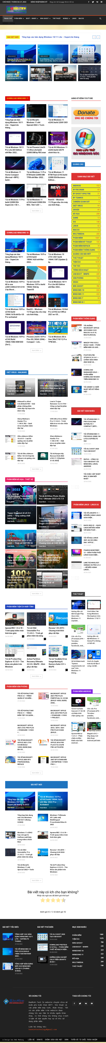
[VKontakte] (97, 2)
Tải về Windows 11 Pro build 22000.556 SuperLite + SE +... (15, 202)
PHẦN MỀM (18, 18)
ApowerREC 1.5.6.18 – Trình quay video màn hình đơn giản (14, 630)
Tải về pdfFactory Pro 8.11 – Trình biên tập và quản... (26, 713)
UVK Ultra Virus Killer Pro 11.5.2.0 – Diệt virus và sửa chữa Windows (52, 388)
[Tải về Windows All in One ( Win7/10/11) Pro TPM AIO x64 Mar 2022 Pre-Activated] (58, 328)
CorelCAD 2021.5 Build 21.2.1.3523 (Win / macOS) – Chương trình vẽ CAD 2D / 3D (52, 540)
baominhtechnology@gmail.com (43, 1029)
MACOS (81, 18)
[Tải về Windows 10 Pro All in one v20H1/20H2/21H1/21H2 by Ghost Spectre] (15, 273)
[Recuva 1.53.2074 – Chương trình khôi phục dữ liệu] (58, 619)
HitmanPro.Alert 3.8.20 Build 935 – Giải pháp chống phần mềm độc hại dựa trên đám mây (26, 406)
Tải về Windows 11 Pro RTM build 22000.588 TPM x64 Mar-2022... (36, 174)
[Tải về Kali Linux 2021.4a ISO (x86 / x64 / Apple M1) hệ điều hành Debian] (76, 540)
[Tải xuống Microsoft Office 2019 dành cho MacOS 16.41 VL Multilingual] (76, 328)
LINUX (74, 18)
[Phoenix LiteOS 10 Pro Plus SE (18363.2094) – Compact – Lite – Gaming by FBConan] (36, 328)
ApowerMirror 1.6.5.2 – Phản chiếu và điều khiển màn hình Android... (76, 738)
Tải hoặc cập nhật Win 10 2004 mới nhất (92, 476)
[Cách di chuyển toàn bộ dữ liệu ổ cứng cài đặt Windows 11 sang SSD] (94, 654)
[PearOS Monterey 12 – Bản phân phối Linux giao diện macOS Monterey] (76, 552)
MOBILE (65, 18)
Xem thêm (35, 211)
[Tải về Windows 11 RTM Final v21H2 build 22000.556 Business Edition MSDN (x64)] (58, 163)
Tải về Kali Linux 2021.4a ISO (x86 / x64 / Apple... (91, 540)
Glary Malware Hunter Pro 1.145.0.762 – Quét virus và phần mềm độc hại (25, 423)
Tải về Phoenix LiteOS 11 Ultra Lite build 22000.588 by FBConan (36, 150)
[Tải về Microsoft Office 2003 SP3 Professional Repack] (10, 759)
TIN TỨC (35, 72)
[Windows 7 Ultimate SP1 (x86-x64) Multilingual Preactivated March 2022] (16, 73)
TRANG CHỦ (8, 18)
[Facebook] (89, 2)
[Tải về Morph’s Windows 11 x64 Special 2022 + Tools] (36, 111)
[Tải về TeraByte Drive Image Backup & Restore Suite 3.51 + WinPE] (58, 650)
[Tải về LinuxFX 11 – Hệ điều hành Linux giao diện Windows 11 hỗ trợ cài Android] (76, 515)
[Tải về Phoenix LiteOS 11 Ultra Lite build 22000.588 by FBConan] (36, 138)
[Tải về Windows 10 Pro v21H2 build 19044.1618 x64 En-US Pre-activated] (15, 300)
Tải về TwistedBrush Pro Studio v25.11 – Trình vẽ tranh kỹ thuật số (50, 580)
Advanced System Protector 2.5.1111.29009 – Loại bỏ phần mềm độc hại (20, 388)
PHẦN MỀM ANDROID (82, 691)
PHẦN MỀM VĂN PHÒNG (17, 687)
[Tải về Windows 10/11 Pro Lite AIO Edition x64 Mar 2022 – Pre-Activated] (15, 138)
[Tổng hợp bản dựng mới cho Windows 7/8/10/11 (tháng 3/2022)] (85, 54)
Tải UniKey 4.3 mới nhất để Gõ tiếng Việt (91, 389)
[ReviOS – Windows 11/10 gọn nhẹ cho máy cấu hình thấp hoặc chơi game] (58, 190)
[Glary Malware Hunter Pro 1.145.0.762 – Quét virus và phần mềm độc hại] (10, 422)
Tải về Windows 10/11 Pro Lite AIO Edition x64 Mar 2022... (14, 150)
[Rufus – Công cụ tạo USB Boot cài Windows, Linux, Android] (76, 461)
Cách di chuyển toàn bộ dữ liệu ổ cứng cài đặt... (93, 663)
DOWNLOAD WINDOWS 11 (17, 98)
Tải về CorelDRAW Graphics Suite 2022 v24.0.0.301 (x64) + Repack (20, 560)
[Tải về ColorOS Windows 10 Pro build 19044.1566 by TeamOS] (36, 273)
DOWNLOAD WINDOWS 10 (17, 233)
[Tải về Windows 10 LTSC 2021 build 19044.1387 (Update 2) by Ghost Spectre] (58, 245)
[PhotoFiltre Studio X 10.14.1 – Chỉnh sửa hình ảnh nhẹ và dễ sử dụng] (76, 357)
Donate (40, 1039)
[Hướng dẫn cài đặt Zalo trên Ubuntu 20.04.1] (42, 959)
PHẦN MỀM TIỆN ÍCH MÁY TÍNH (20, 607)
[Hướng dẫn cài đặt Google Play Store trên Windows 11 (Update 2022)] (78, 604)
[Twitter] (93, 2)
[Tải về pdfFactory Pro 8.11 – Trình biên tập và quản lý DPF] (10, 714)
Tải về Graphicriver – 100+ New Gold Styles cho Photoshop (19, 580)
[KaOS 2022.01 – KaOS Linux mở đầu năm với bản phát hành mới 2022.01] (76, 527)
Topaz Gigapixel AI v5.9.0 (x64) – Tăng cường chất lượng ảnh (19, 515)
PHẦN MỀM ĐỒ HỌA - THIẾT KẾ (20, 479)
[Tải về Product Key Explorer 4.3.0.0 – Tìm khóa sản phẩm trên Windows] (14, 650)
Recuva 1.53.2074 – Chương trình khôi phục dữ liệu (57, 630)
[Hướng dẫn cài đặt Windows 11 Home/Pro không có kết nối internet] (94, 629)
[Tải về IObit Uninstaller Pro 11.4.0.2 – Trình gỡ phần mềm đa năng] (89, 73)
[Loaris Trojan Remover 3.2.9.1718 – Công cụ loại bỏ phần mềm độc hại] (43, 405)
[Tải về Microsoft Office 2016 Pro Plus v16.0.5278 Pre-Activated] (43, 742)
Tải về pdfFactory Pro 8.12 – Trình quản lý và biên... (25, 696)
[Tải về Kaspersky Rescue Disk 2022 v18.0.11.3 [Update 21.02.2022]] (43, 456)
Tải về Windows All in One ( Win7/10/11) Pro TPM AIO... (57, 339)
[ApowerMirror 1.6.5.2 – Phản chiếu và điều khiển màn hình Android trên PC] (78, 727)
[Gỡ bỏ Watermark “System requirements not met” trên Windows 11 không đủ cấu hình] (78, 654)
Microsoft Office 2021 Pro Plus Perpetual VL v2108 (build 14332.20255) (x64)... (59, 698)
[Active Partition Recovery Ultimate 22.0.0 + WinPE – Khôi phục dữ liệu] (36, 650)
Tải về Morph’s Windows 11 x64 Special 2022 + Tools (35, 122)
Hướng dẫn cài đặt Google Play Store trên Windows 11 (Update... (77, 616)
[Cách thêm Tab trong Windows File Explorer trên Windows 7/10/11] (94, 604)
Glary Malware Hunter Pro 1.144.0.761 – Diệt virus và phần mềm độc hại (57, 440)
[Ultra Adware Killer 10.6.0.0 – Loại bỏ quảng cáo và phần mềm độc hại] (10, 439)
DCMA (66, 1039)
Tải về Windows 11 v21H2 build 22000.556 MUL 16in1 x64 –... (36, 202)
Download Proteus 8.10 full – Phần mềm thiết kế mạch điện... (59, 947)
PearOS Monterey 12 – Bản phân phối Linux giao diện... (92, 552)
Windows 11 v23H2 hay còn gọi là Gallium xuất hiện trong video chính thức (24, 837)
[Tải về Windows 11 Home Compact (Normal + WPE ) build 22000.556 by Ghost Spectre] (15, 163)
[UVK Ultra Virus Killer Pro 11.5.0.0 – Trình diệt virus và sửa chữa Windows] (43, 422)
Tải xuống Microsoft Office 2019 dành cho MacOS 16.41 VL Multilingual (91, 330)
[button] (100, 18)
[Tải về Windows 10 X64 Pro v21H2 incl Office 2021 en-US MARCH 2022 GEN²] (58, 300)
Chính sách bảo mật (53, 1039)
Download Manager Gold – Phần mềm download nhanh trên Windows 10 (92, 374)
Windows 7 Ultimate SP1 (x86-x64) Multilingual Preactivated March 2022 (58, 819)
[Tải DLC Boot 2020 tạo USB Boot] (76, 451)
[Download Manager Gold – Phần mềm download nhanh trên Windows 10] (76, 372)
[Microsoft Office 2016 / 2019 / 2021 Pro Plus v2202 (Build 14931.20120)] (43, 729)
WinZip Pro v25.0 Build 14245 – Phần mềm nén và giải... (92, 345)
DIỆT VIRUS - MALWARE (17, 372)
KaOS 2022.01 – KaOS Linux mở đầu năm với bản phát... (92, 527)
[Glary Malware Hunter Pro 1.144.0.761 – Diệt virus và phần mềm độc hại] (43, 440)
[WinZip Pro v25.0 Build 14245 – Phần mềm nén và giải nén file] (76, 345)
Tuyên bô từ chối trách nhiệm (84, 1039)
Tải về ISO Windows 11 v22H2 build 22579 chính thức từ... (57, 150)
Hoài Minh (10, 394)
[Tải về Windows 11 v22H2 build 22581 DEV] (58, 111)
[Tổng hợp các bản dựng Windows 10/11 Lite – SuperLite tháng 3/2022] (20, 54)
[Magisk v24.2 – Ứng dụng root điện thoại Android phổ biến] (94, 727)
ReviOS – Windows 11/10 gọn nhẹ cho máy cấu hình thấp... (58, 202)
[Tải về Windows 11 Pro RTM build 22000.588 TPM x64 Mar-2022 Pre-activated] (36, 163)
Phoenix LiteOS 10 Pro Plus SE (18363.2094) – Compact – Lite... (36, 339)
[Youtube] (101, 2)
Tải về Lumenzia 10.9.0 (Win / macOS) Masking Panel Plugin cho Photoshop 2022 (52, 521)
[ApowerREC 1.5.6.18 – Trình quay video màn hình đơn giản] (65, 73)
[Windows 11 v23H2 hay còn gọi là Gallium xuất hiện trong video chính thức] (40, 73)
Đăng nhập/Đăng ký (39, 2)
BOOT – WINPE (31, 18)
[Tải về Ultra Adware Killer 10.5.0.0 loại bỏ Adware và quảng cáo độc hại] (10, 456)
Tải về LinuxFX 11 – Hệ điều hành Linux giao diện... (92, 515)
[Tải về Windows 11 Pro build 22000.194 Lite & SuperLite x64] (76, 436)
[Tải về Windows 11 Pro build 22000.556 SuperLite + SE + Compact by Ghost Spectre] (15, 190)
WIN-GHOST (44, 18)
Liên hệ (31, 1039)
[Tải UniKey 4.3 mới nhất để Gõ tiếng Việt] (76, 389)
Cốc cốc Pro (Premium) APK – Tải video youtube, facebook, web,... (78, 641)
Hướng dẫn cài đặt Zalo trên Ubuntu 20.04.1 (58, 959)
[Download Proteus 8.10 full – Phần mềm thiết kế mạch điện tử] (42, 947)
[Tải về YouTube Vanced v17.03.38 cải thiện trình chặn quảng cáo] (78, 702)
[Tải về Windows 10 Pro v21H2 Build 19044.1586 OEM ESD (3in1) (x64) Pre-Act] (15, 328)
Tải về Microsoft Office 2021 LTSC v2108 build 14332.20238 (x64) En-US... (25, 744)
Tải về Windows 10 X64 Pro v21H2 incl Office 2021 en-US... (58, 311)
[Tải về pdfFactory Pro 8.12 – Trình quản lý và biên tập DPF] (10, 697)
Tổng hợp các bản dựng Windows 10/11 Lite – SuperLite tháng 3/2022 (18, 802)
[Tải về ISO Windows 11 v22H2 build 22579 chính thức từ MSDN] (58, 138)
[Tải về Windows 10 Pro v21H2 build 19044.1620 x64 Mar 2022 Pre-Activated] (53, 54)
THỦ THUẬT (57, 18)
